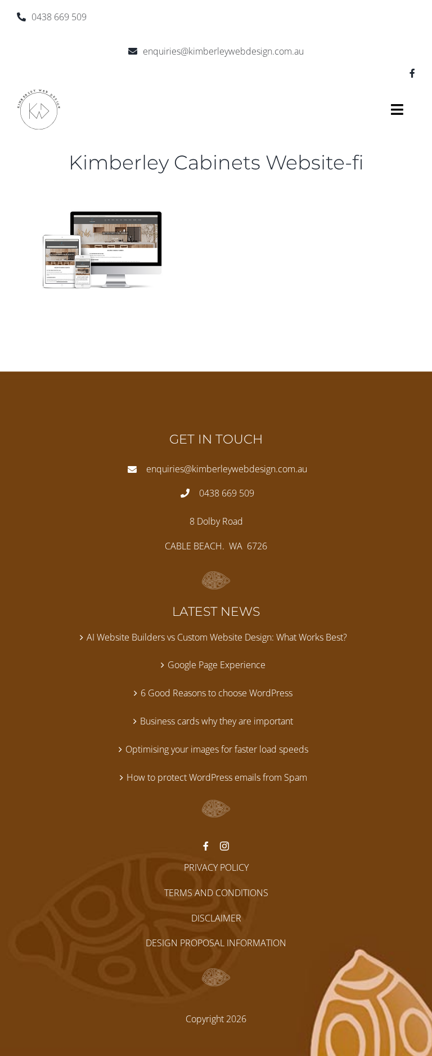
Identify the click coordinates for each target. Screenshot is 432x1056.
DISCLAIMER (216, 918)
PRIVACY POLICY (216, 867)
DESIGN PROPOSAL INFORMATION (216, 943)
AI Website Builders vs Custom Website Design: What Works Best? (217, 637)
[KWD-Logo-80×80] (39, 93)
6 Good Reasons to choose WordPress (216, 693)
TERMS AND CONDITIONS (216, 893)
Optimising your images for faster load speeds (216, 749)
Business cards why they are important (216, 721)
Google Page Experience (217, 665)
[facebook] (412, 73)
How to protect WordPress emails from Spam (217, 777)
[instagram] (224, 846)
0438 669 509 (59, 17)
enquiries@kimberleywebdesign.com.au (223, 51)
